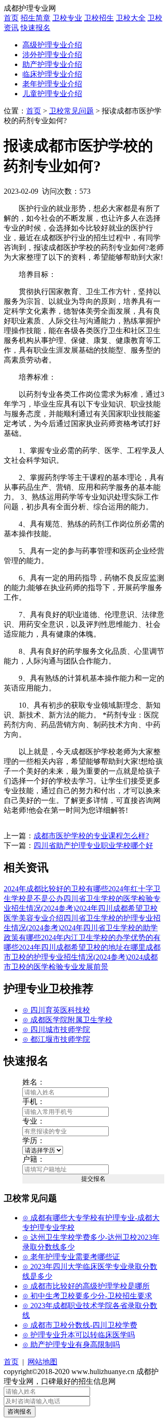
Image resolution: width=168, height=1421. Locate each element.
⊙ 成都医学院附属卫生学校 (67, 1020)
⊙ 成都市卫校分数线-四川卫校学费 (79, 1325)
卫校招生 (99, 18)
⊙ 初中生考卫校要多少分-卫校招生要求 (87, 1296)
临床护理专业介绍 (52, 74)
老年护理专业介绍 (52, 84)
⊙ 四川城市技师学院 (56, 1029)
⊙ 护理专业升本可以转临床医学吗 (78, 1335)
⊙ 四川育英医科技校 (56, 1010)
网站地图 (42, 1362)
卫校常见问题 (71, 111)
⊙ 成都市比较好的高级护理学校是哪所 (86, 1286)
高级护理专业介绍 (52, 45)
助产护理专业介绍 (52, 64)
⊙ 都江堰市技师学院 (56, 1039)
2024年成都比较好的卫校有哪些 (56, 889)
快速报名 (35, 28)
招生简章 (35, 18)
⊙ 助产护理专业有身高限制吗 (71, 1345)
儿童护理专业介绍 (52, 94)
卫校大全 (131, 18)
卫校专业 (67, 18)
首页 (11, 18)
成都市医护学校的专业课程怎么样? (91, 836)
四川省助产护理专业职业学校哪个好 (93, 845)
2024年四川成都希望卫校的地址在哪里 (82, 947)
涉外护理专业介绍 (52, 55)
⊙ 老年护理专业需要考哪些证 (71, 1257)
